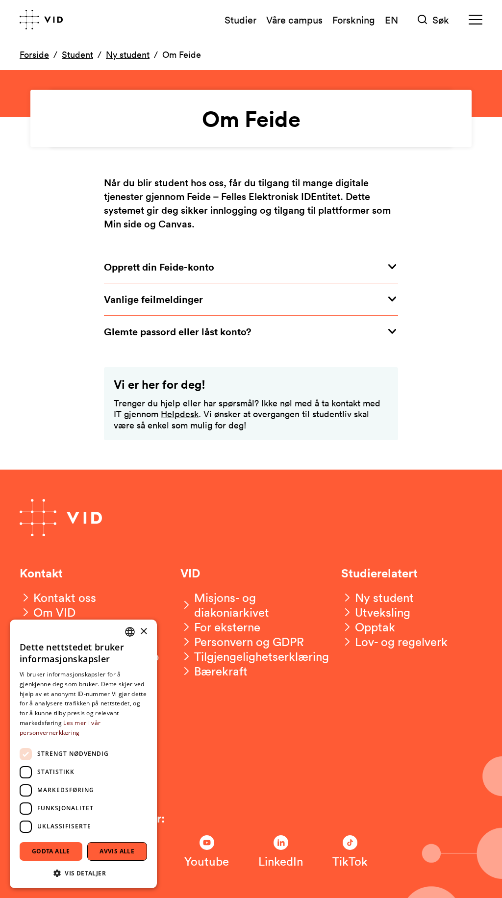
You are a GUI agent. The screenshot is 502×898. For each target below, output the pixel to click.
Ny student (128, 54)
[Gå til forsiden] (41, 19)
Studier (240, 19)
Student (77, 54)
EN (391, 19)
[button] (83, 872)
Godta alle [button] (51, 851)
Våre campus (294, 19)
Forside (34, 54)
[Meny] (475, 20)
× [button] (143, 631)
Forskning (353, 19)
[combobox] (130, 632)
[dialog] (83, 754)
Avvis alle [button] (117, 851)
